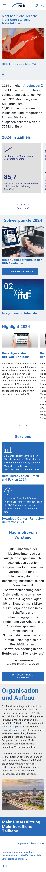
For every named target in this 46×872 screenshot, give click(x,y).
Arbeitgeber (31, 85)
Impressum (23, 843)
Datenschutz (37, 843)
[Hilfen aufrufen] (36, 5)
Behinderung (9, 726)
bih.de (5, 866)
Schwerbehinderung (13, 730)
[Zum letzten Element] (19, 206)
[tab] (11, 199)
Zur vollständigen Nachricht (23, 676)
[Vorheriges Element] (19, 425)
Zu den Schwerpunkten (19, 271)
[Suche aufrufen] (42, 5)
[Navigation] (4, 5)
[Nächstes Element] (26, 206)
